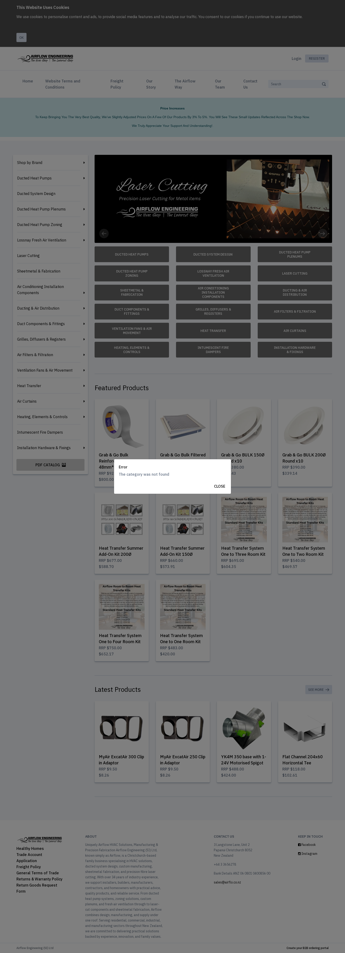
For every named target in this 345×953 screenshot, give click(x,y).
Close (219, 486)
